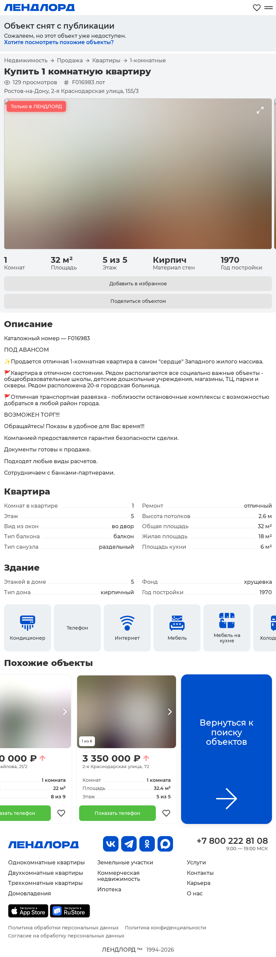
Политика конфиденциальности (165, 927)
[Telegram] (129, 844)
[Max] (165, 844)
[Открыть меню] (268, 7)
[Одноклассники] (147, 844)
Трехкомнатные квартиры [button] (45, 883)
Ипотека (109, 889)
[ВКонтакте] (110, 844)
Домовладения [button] (29, 893)
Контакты (200, 873)
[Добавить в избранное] (61, 813)
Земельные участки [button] (125, 862)
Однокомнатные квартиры (46, 862)
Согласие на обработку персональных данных (66, 935)
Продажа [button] (70, 61)
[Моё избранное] (257, 7)
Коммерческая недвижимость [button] (118, 876)
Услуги (196, 862)
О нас (195, 893)
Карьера (198, 883)
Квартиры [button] (106, 61)
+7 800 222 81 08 (232, 841)
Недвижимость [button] (25, 61)
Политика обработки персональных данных (63, 927)
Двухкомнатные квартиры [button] (45, 873)
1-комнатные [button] (148, 61)
